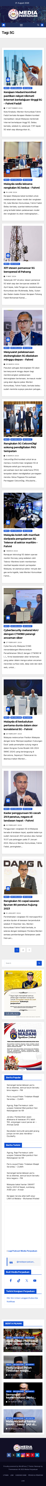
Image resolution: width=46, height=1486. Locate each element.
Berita (6, 88)
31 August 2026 (15, 1348)
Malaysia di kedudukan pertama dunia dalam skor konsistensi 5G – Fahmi (21, 725)
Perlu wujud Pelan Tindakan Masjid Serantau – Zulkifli (19, 1370)
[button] (38, 25)
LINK (12, 1475)
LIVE (23, 1481)
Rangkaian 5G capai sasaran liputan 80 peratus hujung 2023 (21, 904)
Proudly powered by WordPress (15, 1466)
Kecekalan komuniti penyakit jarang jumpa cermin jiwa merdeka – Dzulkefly (23, 1133)
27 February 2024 (14, 642)
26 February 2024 (14, 734)
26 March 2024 (12, 364)
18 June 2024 (11, 192)
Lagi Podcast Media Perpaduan (22, 1251)
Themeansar (13, 1469)
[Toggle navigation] (21, 25)
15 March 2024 (12, 456)
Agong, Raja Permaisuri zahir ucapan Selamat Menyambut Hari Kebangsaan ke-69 (22, 1108)
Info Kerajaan (16, 88)
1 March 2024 (12, 551)
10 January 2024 (13, 913)
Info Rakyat (27, 88)
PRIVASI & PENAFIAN (35, 1475)
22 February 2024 (14, 825)
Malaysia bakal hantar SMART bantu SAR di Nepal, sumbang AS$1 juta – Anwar (21, 1187)
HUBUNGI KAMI (20, 1475)
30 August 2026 (15, 1375)
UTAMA (5, 1475)
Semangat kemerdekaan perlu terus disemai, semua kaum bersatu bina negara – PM (23, 1087)
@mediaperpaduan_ (25, 1262)
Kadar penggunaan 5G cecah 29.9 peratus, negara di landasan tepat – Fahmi (22, 816)
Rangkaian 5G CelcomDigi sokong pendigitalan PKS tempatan (20, 447)
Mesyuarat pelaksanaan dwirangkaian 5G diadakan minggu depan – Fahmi (21, 355)
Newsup (37, 1466)
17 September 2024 (14, 108)
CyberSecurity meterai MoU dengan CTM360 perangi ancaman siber (21, 634)
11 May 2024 (11, 276)
